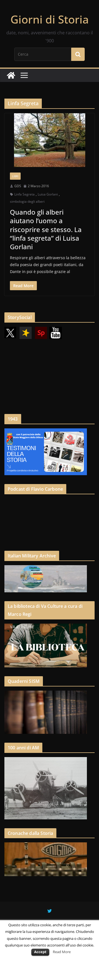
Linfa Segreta (24, 194)
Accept (40, 951)
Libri (15, 176)
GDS (17, 186)
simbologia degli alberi (27, 201)
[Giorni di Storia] (11, 75)
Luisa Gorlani (48, 194)
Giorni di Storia (49, 19)
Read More (62, 951)
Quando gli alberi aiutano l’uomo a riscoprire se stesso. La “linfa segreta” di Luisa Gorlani (46, 229)
